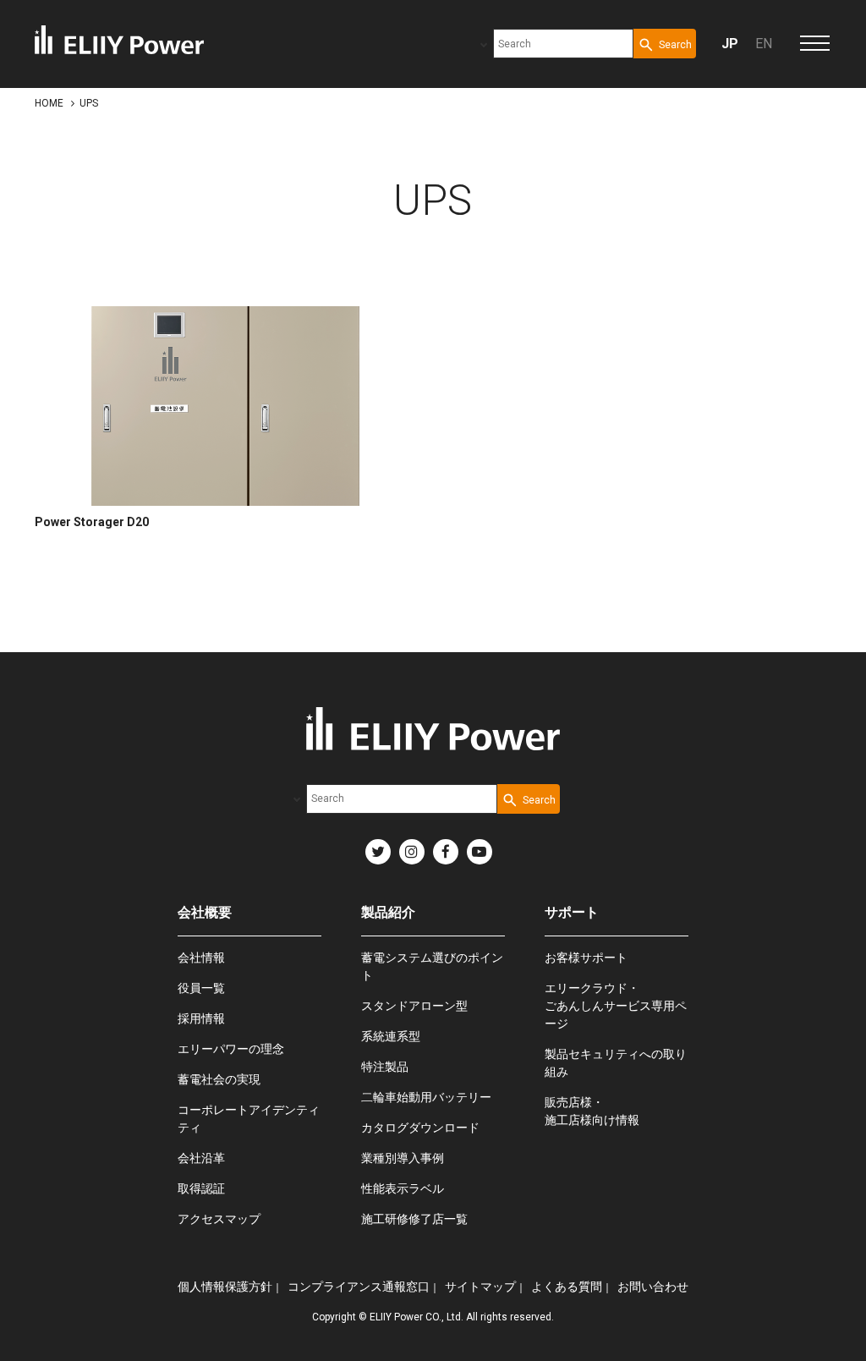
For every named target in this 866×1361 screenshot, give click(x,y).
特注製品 (384, 1066)
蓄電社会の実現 (219, 1079)
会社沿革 (201, 1158)
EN (763, 44)
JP (729, 44)
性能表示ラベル (402, 1188)
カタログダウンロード (420, 1127)
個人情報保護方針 (225, 1286)
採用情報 (201, 1018)
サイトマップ (480, 1286)
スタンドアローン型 (414, 1006)
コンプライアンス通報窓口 (359, 1286)
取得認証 (201, 1188)
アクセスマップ (219, 1219)
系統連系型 (390, 1036)
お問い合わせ (652, 1286)
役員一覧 (201, 988)
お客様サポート (586, 957)
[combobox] (563, 43)
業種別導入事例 (402, 1158)
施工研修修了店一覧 (414, 1219)
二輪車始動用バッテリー (426, 1097)
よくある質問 (566, 1286)
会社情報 (201, 957)
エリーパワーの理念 (231, 1049)
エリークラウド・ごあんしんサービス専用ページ (616, 1005)
